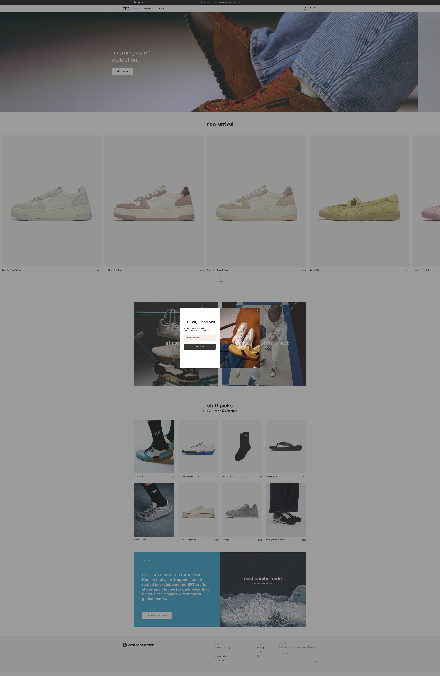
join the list (200, 346)
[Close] (257, 310)
